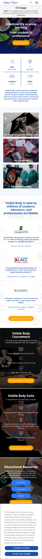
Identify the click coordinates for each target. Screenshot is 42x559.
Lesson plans (21, 489)
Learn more (21, 15)
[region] (21, 531)
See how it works (21, 43)
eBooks (21, 496)
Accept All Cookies (21, 554)
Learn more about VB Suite (21, 448)
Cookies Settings (21, 548)
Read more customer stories (21, 319)
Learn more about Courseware (21, 381)
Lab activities (21, 483)
